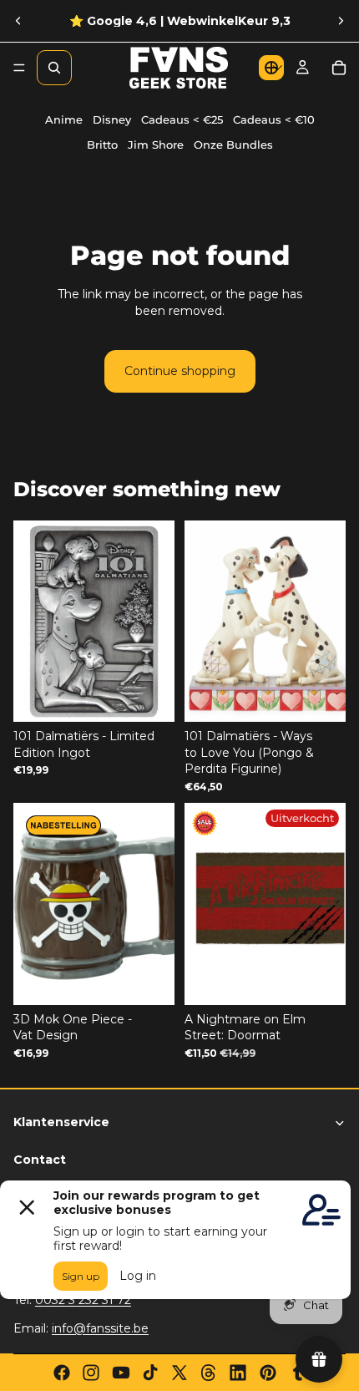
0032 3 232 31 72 (83, 1299)
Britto (102, 145)
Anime (64, 120)
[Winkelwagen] (339, 67)
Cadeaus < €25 (182, 120)
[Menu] (19, 67)
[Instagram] (91, 1373)
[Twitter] (179, 1373)
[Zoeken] (54, 67)
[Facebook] (62, 1373)
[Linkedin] (238, 1373)
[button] (271, 67)
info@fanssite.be (100, 1328)
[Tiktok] (150, 1373)
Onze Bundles (233, 145)
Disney (112, 120)
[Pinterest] (268, 1373)
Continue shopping (179, 370)
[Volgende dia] (340, 21)
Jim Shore (156, 145)
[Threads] (209, 1373)
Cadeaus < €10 (274, 120)
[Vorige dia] (18, 21)
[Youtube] (121, 1373)
